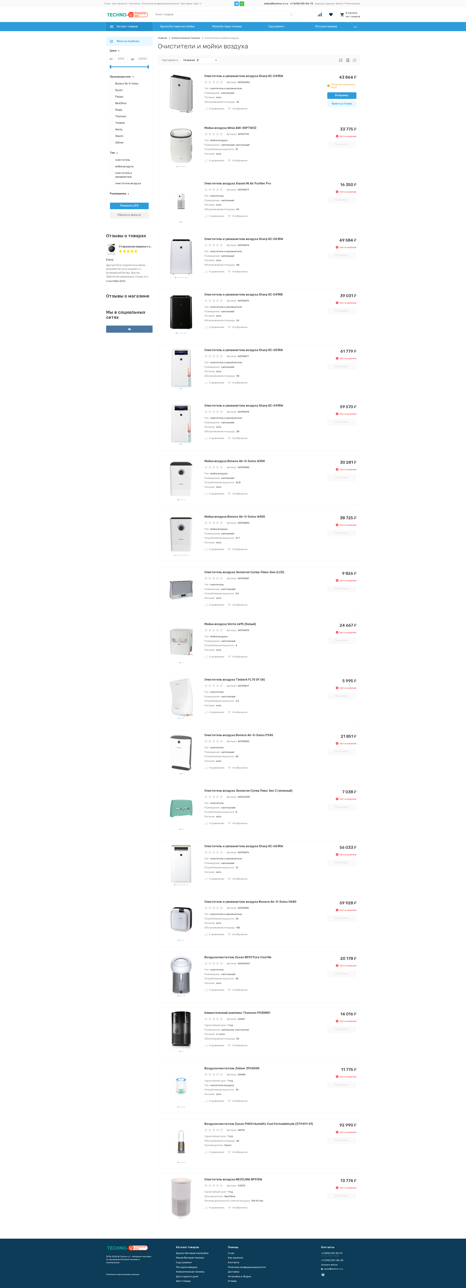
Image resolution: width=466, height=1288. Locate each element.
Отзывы (232, 1281)
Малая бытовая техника (227, 26)
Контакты (134, 3)
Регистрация (352, 3)
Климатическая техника (186, 38)
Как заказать (119, 3)
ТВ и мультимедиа (326, 26)
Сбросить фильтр (129, 214)
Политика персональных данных (122, 1274)
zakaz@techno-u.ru (276, 3)
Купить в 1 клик (342, 103)
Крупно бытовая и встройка (177, 26)
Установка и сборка (239, 1276)
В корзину (341, 95)
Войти (339, 3)
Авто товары (183, 1281)
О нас (107, 3)
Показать (126, 205)
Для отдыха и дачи (187, 1276)
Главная (162, 38)
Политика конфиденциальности (160, 3)
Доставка (186, 3)
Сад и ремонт (276, 26)
